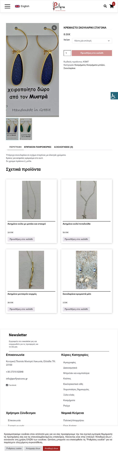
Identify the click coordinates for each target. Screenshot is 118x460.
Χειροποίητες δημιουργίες (76, 389)
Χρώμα (67, 40)
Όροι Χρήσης (70, 425)
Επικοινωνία (14, 420)
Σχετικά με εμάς (16, 425)
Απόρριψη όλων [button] (33, 448)
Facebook (12, 385)
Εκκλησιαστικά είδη (73, 384)
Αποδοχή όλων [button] (51, 448)
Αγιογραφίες (69, 362)
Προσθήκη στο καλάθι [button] (21, 239)
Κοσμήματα (80, 65)
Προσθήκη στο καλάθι (92, 53)
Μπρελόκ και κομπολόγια (76, 373)
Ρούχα (66, 405)
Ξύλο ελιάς (68, 394)
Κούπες (67, 378)
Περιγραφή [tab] (15, 147)
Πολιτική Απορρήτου (73, 420)
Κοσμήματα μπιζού (96, 65)
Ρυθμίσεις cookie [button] (14, 448)
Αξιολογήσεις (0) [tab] (63, 147)
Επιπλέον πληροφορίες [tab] (37, 147)
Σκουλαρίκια (69, 68)
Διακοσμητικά (70, 367)
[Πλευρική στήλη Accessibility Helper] (114, 95)
